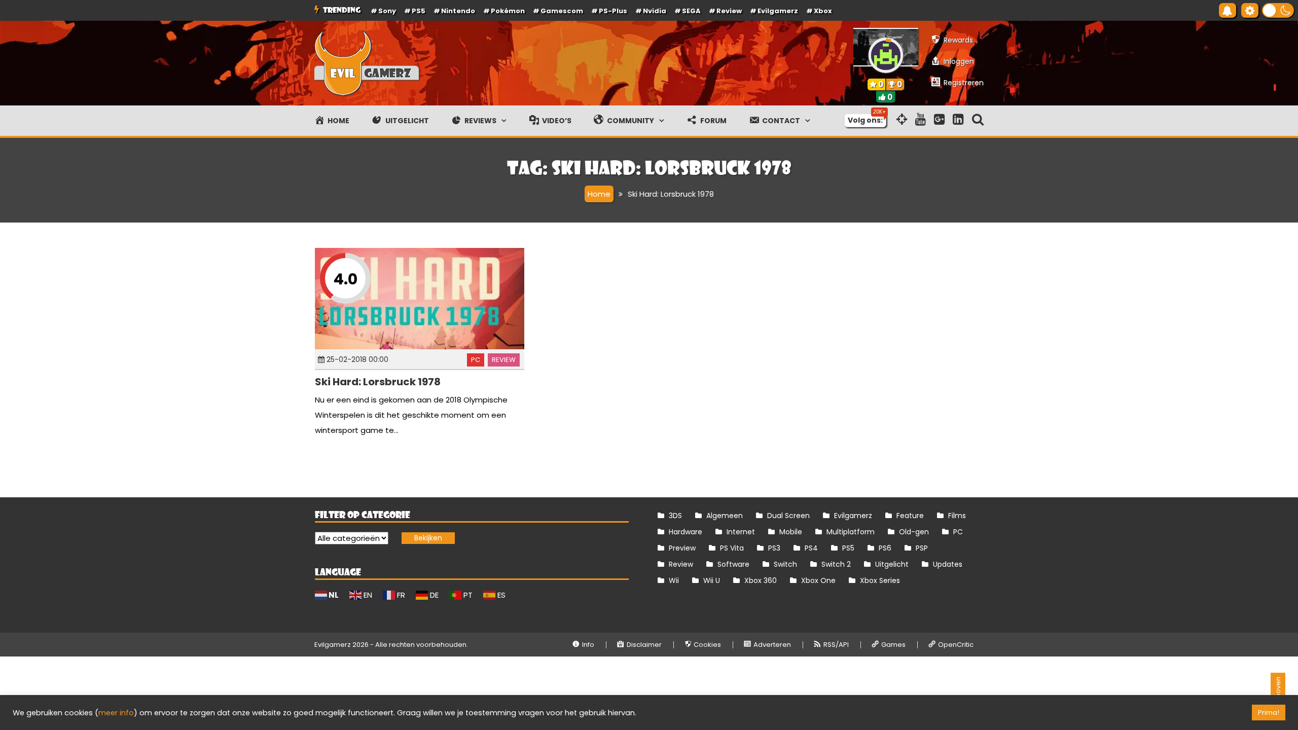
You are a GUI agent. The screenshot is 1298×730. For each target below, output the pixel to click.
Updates (947, 564)
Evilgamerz (778, 11)
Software (733, 564)
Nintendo (458, 11)
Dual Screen (788, 515)
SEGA (691, 11)
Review (504, 359)
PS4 (811, 548)
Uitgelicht (892, 564)
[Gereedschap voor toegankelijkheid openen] (1249, 10)
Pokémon (508, 11)
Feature (910, 515)
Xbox (823, 11)
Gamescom (561, 11)
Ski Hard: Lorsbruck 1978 (378, 382)
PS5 (418, 11)
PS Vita (732, 548)
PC (475, 359)
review (729, 11)
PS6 (885, 548)
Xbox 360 (760, 580)
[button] (1278, 10)
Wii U (711, 580)
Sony (387, 11)
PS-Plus (613, 11)
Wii (674, 580)
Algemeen (724, 515)
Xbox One (818, 580)
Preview (682, 548)
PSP (922, 548)
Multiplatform (850, 532)
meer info (116, 713)
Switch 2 (836, 564)
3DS (675, 515)
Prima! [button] (1268, 712)
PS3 (774, 548)
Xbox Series (880, 580)
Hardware (685, 532)
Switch (785, 564)
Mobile (790, 532)
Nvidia (654, 11)
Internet (741, 532)
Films (957, 515)
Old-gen (914, 532)
